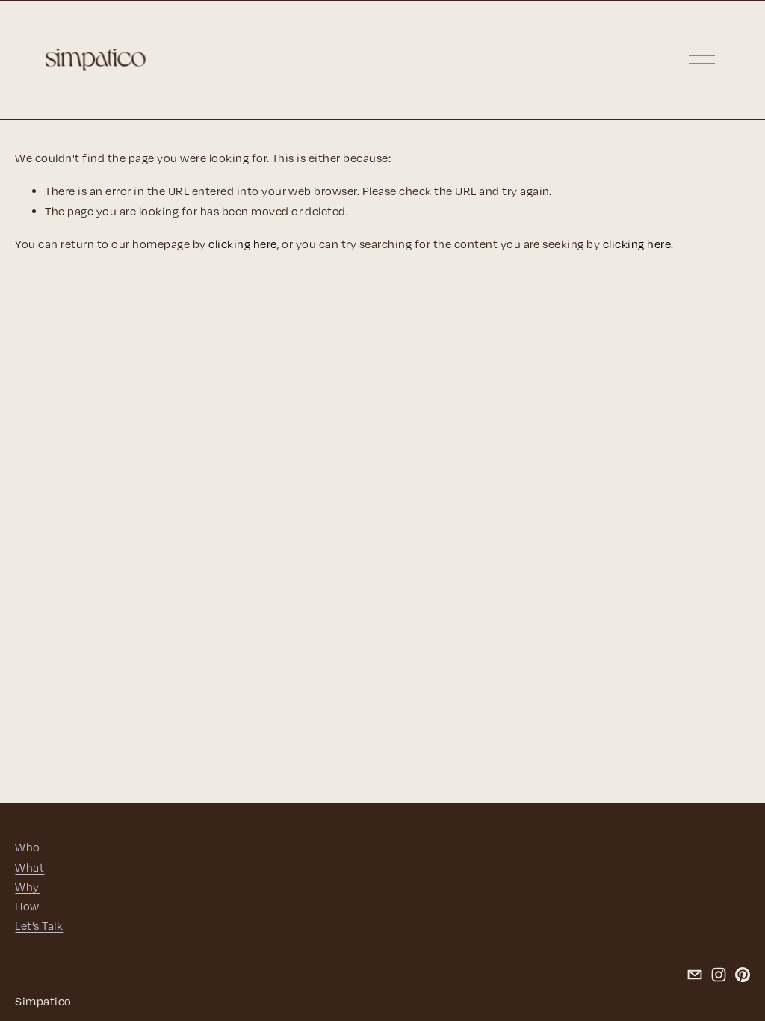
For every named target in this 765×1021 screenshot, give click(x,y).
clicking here (242, 243)
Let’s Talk (39, 925)
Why (27, 886)
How (27, 906)
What (29, 867)
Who (27, 847)
